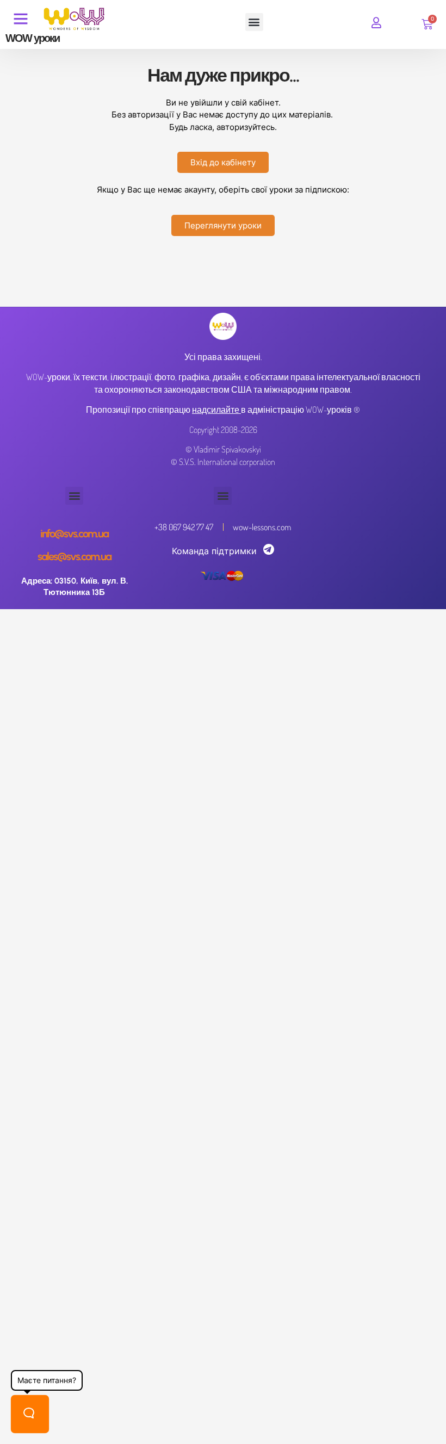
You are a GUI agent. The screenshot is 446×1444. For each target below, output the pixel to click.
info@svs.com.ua (74, 533)
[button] (254, 22)
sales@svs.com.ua (74, 556)
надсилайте (215, 409)
